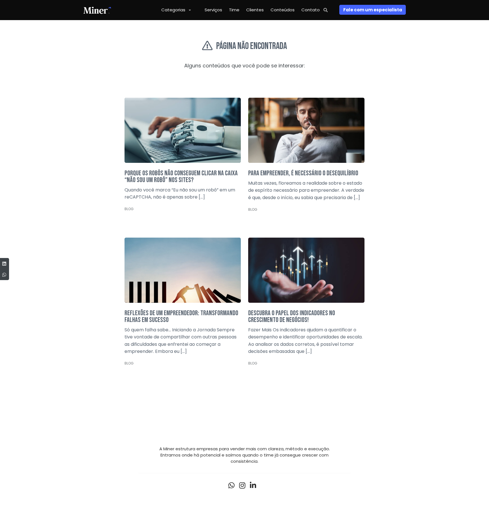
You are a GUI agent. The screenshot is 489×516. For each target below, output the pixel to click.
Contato (310, 10)
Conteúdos (283, 10)
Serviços (213, 10)
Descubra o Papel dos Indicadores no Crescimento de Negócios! (291, 316)
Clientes (255, 10)
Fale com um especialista (372, 10)
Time (234, 10)
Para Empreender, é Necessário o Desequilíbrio (303, 173)
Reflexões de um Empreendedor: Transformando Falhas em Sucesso (181, 316)
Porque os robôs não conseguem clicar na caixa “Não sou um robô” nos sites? (181, 176)
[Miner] (97, 10)
